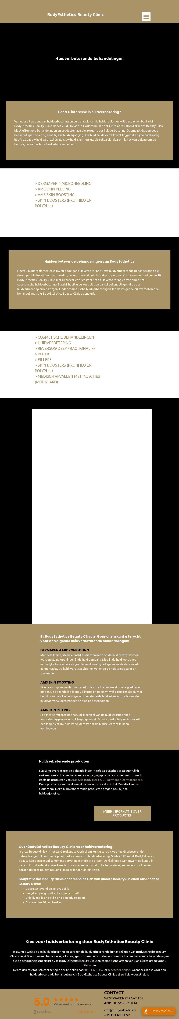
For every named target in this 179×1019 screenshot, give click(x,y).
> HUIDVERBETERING (53, 343)
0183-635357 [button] (94, 969)
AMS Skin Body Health (86, 779)
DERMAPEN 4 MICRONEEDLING (64, 650)
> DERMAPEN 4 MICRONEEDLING (63, 183)
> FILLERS (43, 359)
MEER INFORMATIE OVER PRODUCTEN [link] (122, 813)
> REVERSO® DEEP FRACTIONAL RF (65, 348)
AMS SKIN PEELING (55, 710)
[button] (120, 1010)
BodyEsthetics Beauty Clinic (75, 14)
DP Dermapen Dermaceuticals (122, 779)
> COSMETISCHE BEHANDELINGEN (64, 337)
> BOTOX (42, 354)
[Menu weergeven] (146, 16)
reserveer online (119, 969)
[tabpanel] (89, 58)
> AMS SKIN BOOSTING (54, 195)
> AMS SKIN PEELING (53, 189)
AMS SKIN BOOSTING (57, 682)
